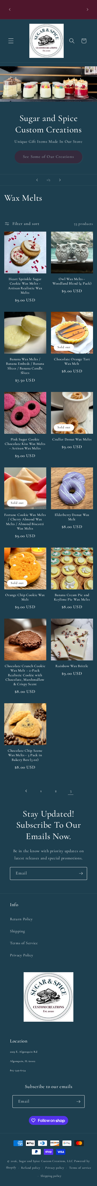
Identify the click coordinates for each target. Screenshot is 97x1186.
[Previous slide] (37, 179)
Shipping (17, 931)
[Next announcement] (87, 9)
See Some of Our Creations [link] (48, 156)
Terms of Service (24, 943)
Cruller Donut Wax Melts (72, 439)
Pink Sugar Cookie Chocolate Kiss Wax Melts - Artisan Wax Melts (25, 444)
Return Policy (21, 919)
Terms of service (80, 1167)
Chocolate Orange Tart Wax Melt (72, 361)
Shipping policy (51, 1176)
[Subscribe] (81, 873)
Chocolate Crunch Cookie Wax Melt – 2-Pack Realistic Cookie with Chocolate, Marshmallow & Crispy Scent (25, 675)
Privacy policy (54, 1167)
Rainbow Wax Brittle (71, 666)
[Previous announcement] (9, 9)
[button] (11, 41)
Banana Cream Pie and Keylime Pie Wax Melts (72, 597)
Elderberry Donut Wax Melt (72, 517)
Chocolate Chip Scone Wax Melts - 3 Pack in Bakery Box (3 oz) (25, 755)
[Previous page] (26, 791)
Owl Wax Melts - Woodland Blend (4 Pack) (72, 281)
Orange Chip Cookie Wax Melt (25, 597)
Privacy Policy (21, 955)
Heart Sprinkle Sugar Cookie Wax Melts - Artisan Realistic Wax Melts (25, 286)
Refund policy (30, 1167)
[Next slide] (59, 179)
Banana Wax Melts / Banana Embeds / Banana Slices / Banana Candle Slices (25, 366)
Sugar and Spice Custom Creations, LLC (46, 1161)
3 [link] (71, 790)
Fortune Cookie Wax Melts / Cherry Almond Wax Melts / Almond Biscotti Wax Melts (25, 522)
